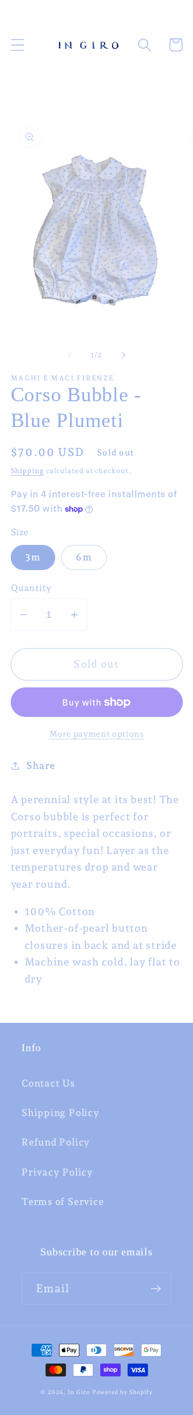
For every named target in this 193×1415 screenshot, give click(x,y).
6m (84, 557)
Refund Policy (55, 1142)
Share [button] (40, 765)
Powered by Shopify (122, 1392)
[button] (17, 44)
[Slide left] (69, 355)
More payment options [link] (96, 734)
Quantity (31, 587)
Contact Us (48, 1083)
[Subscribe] (155, 1288)
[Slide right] (124, 355)
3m (33, 557)
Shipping (27, 471)
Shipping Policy (60, 1112)
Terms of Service (62, 1201)
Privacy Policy (57, 1172)
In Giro (79, 1392)
